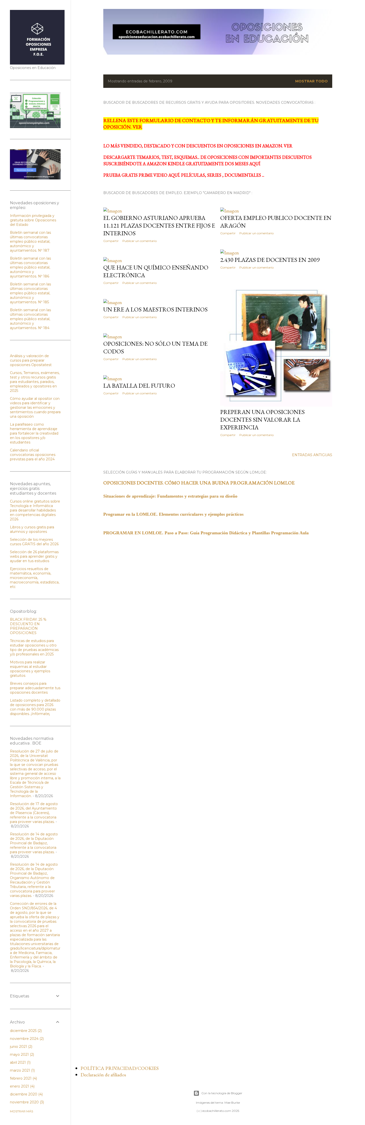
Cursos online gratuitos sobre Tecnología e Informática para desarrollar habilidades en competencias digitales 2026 (35, 510)
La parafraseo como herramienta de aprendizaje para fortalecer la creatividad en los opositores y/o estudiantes (34, 433)
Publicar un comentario (139, 241)
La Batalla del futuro (139, 385)
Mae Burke (232, 1102)
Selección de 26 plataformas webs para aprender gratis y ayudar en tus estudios (34, 556)
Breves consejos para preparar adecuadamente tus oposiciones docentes (35, 688)
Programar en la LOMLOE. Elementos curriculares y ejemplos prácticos (173, 514)
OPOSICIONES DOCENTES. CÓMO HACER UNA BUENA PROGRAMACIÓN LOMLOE (198, 482)
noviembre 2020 (26, 1102)
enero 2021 (22, 1086)
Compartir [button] (111, 241)
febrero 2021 (23, 1078)
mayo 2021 (21, 1054)
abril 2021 (20, 1062)
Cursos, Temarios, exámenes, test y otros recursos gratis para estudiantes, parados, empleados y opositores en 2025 (35, 382)
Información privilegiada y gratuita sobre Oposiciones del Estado (33, 220)
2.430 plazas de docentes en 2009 (270, 260)
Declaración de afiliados (103, 1074)
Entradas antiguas (312, 455)
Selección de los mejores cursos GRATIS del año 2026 (34, 541)
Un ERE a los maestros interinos (155, 309)
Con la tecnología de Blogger (221, 1093)
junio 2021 (20, 1046)
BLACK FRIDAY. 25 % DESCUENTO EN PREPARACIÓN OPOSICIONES (28, 626)
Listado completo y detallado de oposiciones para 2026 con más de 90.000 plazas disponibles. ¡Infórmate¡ (35, 707)
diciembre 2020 (26, 1094)
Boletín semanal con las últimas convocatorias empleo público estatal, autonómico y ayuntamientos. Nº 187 (30, 241)
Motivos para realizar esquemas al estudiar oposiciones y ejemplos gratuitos (30, 669)
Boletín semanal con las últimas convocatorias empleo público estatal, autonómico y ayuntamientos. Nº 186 (30, 267)
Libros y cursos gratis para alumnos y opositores (32, 529)
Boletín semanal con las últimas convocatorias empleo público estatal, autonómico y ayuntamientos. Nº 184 (30, 319)
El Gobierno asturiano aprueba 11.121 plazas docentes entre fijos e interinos (159, 225)
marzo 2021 (22, 1070)
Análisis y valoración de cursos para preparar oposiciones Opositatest (31, 360)
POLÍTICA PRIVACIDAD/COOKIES (119, 1068)
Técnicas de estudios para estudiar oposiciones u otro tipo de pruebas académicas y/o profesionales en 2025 (34, 647)
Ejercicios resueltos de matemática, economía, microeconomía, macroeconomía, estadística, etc (34, 578)
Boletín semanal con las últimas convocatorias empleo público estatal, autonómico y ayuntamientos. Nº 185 (30, 293)
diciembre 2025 (25, 1030)
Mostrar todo (311, 81)
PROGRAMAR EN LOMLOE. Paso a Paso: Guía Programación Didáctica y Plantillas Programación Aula (206, 532)
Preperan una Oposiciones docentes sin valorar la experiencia (262, 419)
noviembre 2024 (26, 1038)
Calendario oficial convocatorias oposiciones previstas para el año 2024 (32, 454)
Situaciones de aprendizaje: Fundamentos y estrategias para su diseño (170, 496)
